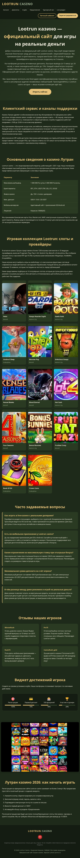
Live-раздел (61, 10)
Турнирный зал (48, 10)
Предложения (35, 10)
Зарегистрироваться (67, 15)
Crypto (24, 10)
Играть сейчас (40, 91)
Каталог (6, 10)
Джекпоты (15, 10)
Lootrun (17, 4)
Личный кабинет (47, 16)
